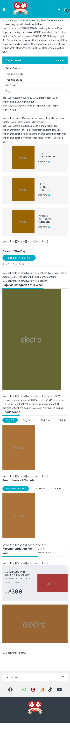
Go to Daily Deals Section (14, 264)
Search (52, 9)
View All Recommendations (47, 551)
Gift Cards (11, 85)
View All (60, 60)
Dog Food (28, 420)
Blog (8, 91)
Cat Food (46, 420)
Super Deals (13, 68)
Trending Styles (14, 79)
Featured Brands (14, 74)
